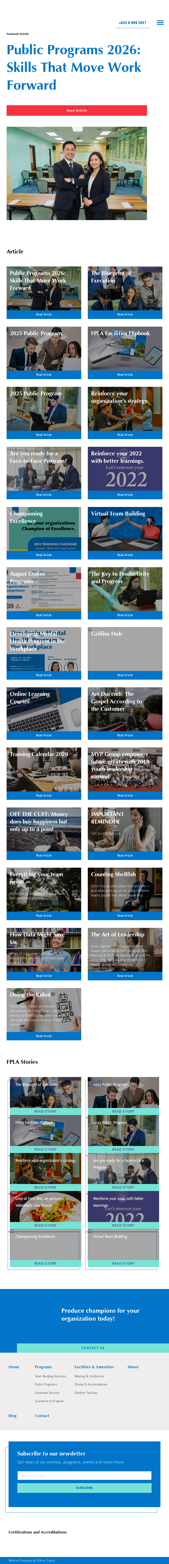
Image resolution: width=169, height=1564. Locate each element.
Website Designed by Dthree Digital (32, 1560)
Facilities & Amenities (94, 1367)
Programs (43, 1367)
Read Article (77, 110)
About (132, 1367)
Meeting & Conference (89, 1376)
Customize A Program (49, 1401)
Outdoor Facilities (86, 1393)
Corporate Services (47, 1393)
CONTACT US (93, 1348)
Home (14, 1367)
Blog (13, 1416)
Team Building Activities (50, 1376)
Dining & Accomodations (91, 1384)
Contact (42, 1416)
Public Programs (46, 1384)
